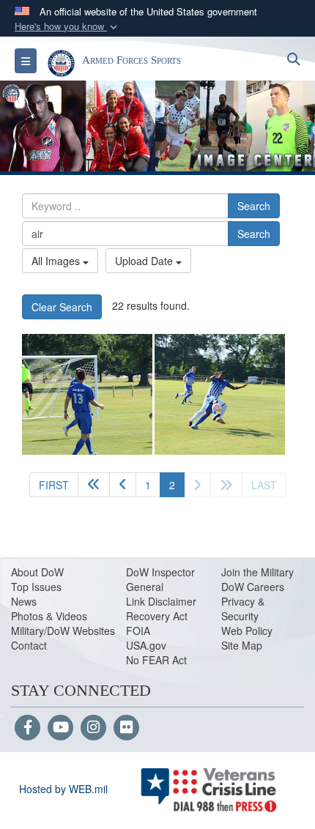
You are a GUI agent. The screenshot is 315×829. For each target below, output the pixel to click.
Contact (29, 645)
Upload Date (145, 260)
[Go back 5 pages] (94, 484)
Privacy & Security (242, 608)
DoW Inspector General (160, 579)
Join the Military (257, 572)
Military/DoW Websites (63, 630)
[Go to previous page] (122, 484)
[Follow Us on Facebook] (27, 728)
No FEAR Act (156, 660)
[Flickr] (126, 728)
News (24, 601)
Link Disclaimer (161, 601)
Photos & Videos (49, 616)
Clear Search (62, 307)
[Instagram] (93, 728)
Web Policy (247, 630)
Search (253, 205)
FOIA (138, 630)
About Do (32, 572)
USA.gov (146, 645)
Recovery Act (157, 616)
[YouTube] (60, 728)
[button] (67, 26)
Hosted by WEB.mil (63, 788)
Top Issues (36, 586)
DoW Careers (252, 586)
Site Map (241, 645)
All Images (57, 260)
